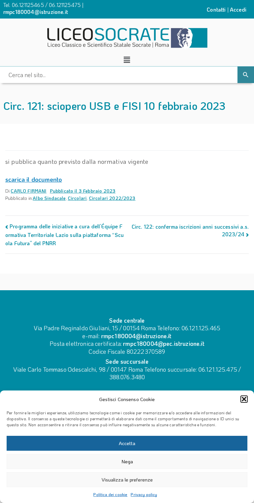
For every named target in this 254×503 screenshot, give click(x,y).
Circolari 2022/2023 (112, 198)
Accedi (238, 9)
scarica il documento (33, 179)
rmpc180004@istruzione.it (35, 11)
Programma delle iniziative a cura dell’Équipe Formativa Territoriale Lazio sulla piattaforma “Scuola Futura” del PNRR (64, 235)
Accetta (127, 443)
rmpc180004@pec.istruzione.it (163, 343)
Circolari (77, 198)
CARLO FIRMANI (28, 191)
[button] (244, 399)
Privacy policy (144, 494)
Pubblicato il (83, 191)
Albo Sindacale (49, 198)
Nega (127, 461)
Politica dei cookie (110, 494)
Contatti (216, 9)
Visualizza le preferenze (127, 479)
